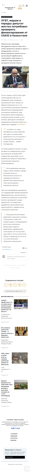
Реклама (13, 440)
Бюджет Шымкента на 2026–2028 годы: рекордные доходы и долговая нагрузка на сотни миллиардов (7, 388)
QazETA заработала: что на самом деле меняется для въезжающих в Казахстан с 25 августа (6, 306)
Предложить (9, 457)
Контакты (14, 438)
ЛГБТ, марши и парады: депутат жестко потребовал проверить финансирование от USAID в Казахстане (14, 28)
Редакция (14, 436)
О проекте (14, 433)
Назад (4, 12)
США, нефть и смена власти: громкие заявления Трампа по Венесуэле (5, 359)
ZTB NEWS (5, 39)
